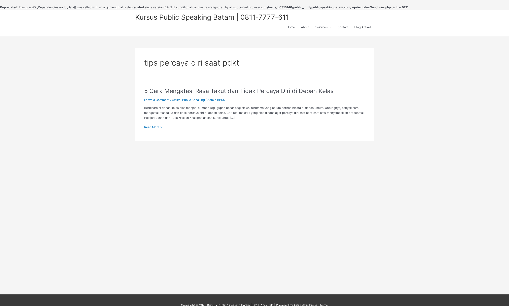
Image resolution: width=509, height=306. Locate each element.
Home (291, 27)
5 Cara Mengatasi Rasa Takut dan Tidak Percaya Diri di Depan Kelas (239, 90)
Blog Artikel (362, 27)
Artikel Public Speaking (188, 100)
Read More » (153, 127)
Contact (342, 27)
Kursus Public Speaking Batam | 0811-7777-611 (212, 17)
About (305, 27)
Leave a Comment (156, 100)
